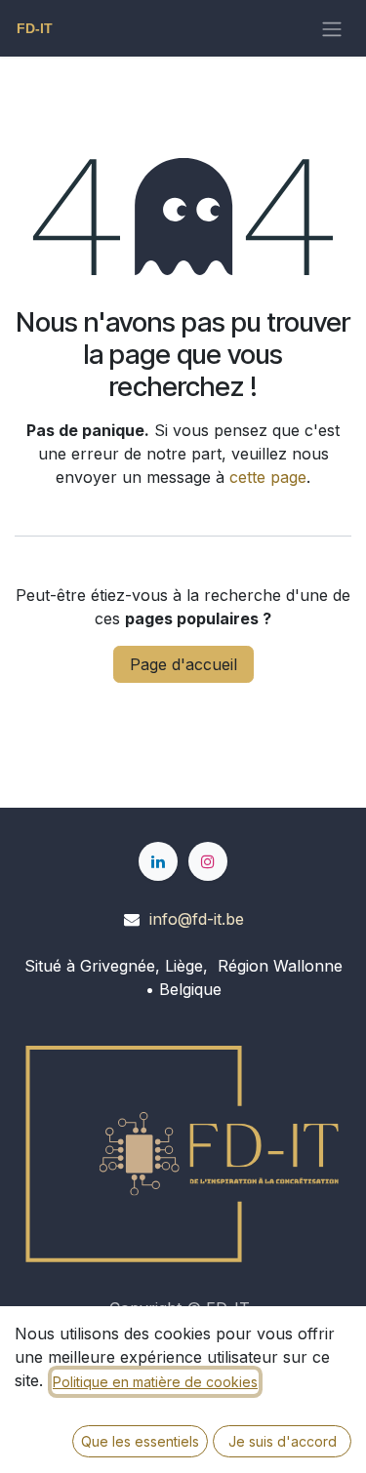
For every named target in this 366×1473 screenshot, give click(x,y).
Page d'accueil (183, 664)
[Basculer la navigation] (331, 28)
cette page (267, 477)
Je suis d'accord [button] (282, 1441)
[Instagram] (207, 861)
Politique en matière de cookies (155, 1381)
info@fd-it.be (196, 919)
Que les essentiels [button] (140, 1441)
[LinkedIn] (158, 861)
